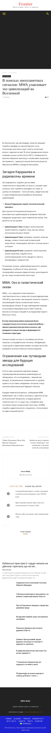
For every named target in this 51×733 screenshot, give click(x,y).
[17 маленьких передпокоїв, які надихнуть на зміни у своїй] (8, 665)
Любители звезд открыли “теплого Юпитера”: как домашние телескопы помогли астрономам (39, 444)
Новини (9, 719)
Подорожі (39, 721)
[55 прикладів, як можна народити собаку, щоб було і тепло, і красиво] (8, 676)
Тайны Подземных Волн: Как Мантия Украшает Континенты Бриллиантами (13, 442)
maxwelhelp (25, 471)
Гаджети (22, 721)
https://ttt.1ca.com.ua (25, 474)
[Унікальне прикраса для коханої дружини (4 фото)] (8, 631)
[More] (26, 102)
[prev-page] (3, 525)
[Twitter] (10, 102)
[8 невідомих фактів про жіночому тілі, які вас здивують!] (8, 654)
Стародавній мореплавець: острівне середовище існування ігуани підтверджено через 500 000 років (31, 494)
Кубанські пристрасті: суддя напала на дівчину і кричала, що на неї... (25, 565)
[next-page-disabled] (7, 525)
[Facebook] (4, 102)
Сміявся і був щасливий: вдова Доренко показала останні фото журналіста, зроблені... (29, 641)
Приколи (26, 719)
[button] (4, 14)
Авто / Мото (11, 721)
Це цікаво (17, 719)
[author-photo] (25, 468)
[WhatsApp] (21, 102)
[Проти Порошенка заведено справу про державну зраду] (8, 608)
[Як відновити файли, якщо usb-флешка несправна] (8, 620)
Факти (30, 721)
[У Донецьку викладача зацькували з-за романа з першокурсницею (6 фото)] (8, 597)
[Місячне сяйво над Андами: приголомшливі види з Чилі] (8, 517)
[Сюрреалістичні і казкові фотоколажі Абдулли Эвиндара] (8, 586)
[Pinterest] (15, 102)
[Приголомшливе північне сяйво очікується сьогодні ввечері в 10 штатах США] (8, 505)
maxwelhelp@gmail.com (33, 712)
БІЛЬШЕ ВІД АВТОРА (33, 486)
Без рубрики (12, 72)
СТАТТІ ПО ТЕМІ (16, 486)
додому (4, 72)
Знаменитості (38, 719)
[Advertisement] (25, 43)
